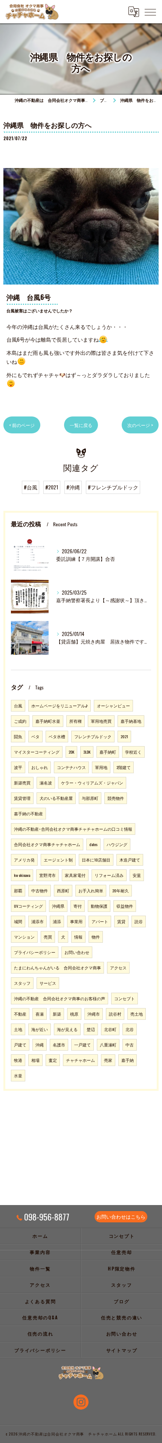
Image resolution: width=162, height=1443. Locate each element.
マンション (24, 937)
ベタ (35, 736)
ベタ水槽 (57, 736)
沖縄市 (93, 1014)
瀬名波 (46, 783)
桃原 (74, 1014)
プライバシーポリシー (34, 952)
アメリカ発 (24, 860)
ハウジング (117, 844)
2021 (124, 736)
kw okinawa (22, 875)
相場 (35, 1060)
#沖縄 (73, 487)
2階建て (123, 767)
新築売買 (22, 783)
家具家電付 (75, 875)
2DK (71, 752)
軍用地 (101, 767)
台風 (18, 706)
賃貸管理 (22, 798)
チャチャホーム (80, 1060)
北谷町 (110, 1029)
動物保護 (99, 906)
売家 (108, 1060)
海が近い (39, 1029)
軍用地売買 (101, 721)
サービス (48, 983)
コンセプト (124, 998)
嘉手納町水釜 (47, 721)
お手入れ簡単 (90, 890)
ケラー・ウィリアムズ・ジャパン (92, 783)
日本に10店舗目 (96, 860)
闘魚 (18, 736)
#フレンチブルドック (113, 487)
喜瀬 (39, 1014)
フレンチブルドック (93, 736)
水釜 (18, 1075)
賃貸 (121, 921)
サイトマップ (122, 1350)
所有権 (75, 721)
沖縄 (39, 1045)
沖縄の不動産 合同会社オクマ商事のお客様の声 (59, 998)
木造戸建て (129, 860)
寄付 (77, 906)
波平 (18, 767)
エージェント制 (58, 860)
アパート (100, 921)
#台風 (30, 487)
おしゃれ (39, 767)
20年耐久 (120, 890)
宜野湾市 (47, 875)
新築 (57, 1014)
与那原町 (90, 798)
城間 (18, 921)
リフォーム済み (109, 875)
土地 (18, 1029)
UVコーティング (28, 906)
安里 (137, 875)
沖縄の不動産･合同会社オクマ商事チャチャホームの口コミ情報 (73, 829)
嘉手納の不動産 (28, 813)
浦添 (57, 921)
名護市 (59, 1045)
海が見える (67, 1029)
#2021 (51, 487)
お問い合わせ (76, 952)
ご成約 (20, 721)
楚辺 (91, 1029)
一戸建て (82, 1045)
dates (93, 844)
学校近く (133, 752)
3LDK (86, 752)
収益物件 (124, 906)
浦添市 (37, 921)
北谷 (129, 1029)
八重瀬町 (108, 1045)
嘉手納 (127, 1060)
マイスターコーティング (37, 752)
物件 (96, 937)
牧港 (18, 1060)
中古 (129, 1045)
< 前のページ (22, 425)
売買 (48, 937)
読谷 (138, 921)
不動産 (20, 1014)
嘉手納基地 (131, 721)
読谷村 (115, 1014)
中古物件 (39, 890)
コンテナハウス (71, 767)
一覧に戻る (81, 425)
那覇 (18, 890)
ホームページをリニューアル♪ (59, 706)
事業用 (76, 921)
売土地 (136, 1014)
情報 (78, 937)
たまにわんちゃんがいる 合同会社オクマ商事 (57, 968)
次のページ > (140, 425)
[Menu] (150, 11)
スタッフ (22, 983)
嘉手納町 (107, 752)
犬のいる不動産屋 (56, 798)
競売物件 (115, 798)
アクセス (118, 968)
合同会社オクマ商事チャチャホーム (47, 844)
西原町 (63, 890)
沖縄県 (58, 906)
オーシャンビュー (113, 706)
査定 (53, 1060)
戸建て (20, 1045)
